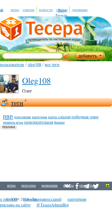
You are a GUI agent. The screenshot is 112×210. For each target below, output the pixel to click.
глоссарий (53, 199)
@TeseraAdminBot (52, 205)
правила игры (13, 122)
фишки (59, 122)
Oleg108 (34, 64)
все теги (52, 64)
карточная (39, 116)
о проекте (8, 199)
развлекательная (38, 122)
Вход (62, 10)
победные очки (85, 116)
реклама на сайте (15, 205)
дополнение (22, 116)
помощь (30, 199)
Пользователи (12, 64)
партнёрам (76, 199)
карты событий (59, 116)
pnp (8, 116)
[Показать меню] (107, 186)
